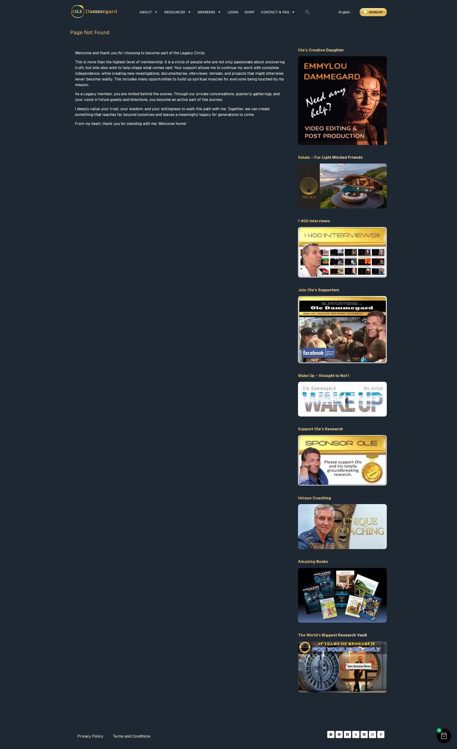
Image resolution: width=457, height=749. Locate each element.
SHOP (249, 12)
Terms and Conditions (131, 736)
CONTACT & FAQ (275, 12)
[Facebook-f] (380, 734)
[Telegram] (330, 734)
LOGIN (233, 12)
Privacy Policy (90, 736)
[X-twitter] (355, 734)
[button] (307, 12)
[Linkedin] (364, 734)
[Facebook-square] (347, 734)
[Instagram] (372, 734)
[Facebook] (339, 734)
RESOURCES (174, 12)
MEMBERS (206, 12)
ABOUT (145, 12)
